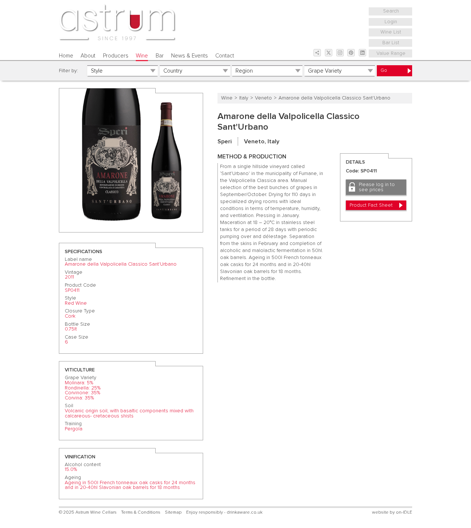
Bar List (390, 42)
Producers (115, 56)
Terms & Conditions (140, 512)
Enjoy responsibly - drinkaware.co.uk (224, 512)
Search (391, 11)
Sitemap (173, 512)
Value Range (391, 53)
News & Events (189, 56)
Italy (243, 98)
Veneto (263, 98)
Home (66, 56)
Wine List (390, 32)
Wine (142, 56)
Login (391, 21)
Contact (224, 56)
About (88, 56)
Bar (160, 56)
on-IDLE (404, 512)
